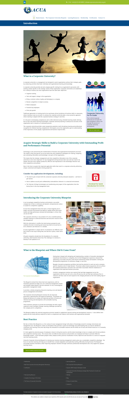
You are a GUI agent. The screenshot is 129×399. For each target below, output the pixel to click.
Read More (95, 397)
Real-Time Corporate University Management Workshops (37, 364)
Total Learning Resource (29, 374)
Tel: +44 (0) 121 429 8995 (76, 2)
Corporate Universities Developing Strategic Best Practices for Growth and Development (83, 371)
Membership (27, 361)
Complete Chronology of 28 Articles (32, 378)
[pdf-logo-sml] (95, 174)
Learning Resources (71, 361)
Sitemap (68, 374)
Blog (68, 378)
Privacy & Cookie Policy (72, 381)
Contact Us (69, 384)
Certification (27, 367)
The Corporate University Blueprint (74, 364)
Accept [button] (90, 397)
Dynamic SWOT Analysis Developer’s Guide (76, 367)
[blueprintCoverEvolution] (36, 256)
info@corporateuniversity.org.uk (95, 2)
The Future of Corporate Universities (32, 381)
